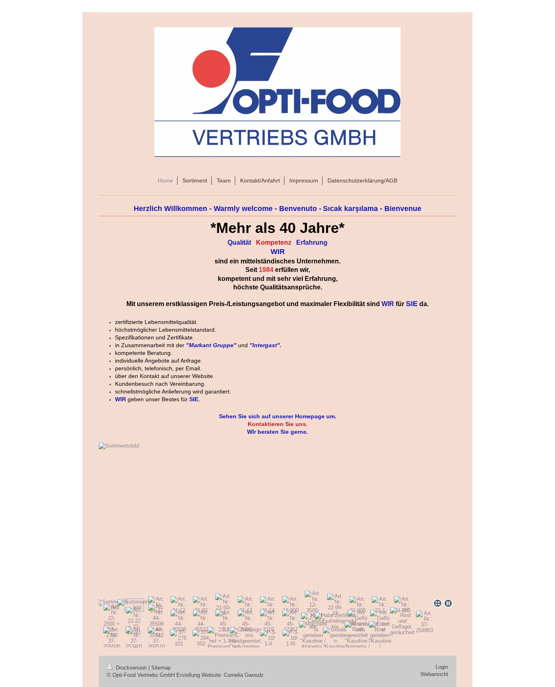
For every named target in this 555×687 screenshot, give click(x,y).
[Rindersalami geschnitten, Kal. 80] (111, 638)
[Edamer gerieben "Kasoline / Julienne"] (380, 638)
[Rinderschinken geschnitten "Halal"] (290, 621)
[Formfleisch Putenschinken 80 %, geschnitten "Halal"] (268, 621)
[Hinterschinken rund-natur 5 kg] (277, 519)
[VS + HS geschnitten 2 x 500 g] (156, 621)
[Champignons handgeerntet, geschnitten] (246, 638)
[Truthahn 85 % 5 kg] (246, 604)
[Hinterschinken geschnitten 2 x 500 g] (201, 621)
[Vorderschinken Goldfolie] (223, 605)
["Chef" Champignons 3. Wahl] (290, 638)
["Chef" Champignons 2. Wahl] (268, 638)
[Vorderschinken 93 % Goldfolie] (402, 604)
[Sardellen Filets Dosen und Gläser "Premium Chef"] (224, 638)
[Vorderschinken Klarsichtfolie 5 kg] (201, 604)
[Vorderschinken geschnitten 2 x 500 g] (179, 621)
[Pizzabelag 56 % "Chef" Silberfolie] (380, 604)
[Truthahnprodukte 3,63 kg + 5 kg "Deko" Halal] (112, 621)
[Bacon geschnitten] (178, 638)
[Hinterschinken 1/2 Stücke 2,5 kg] (179, 604)
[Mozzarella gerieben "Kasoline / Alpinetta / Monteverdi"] (313, 638)
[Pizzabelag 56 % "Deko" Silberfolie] (335, 605)
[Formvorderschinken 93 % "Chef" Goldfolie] (290, 604)
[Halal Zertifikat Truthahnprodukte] (335, 621)
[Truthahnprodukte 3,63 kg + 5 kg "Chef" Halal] (134, 621)
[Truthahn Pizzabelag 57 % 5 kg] (268, 604)
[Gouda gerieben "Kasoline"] (335, 638)
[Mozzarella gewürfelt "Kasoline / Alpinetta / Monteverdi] (358, 638)
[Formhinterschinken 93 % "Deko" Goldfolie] (313, 605)
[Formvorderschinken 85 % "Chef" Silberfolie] (357, 604)
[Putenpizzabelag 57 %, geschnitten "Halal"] (223, 621)
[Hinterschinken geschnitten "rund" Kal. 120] (156, 638)
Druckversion (131, 668)
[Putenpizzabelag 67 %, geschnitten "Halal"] (246, 621)
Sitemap (161, 668)
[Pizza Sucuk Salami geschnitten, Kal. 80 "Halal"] (402, 621)
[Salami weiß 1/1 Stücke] (134, 638)
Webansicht (434, 674)
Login (442, 667)
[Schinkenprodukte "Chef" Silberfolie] (134, 605)
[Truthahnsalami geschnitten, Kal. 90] (201, 638)
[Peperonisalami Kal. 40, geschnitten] (424, 622)
